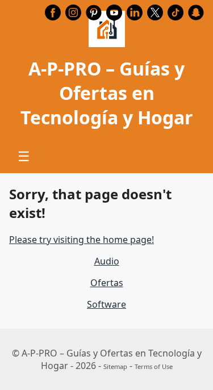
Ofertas (106, 282)
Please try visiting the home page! (81, 239)
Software (106, 304)
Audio (106, 261)
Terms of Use (154, 366)
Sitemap (115, 366)
